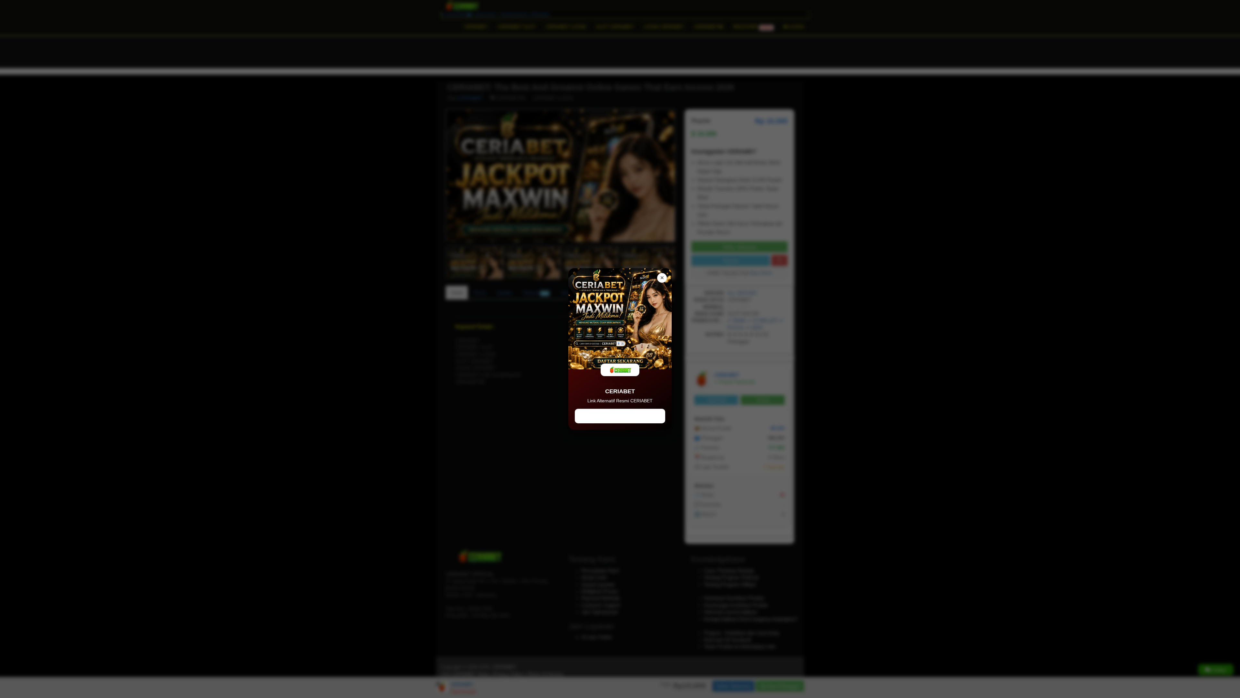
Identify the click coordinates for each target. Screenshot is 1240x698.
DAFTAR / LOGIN (620, 416)
